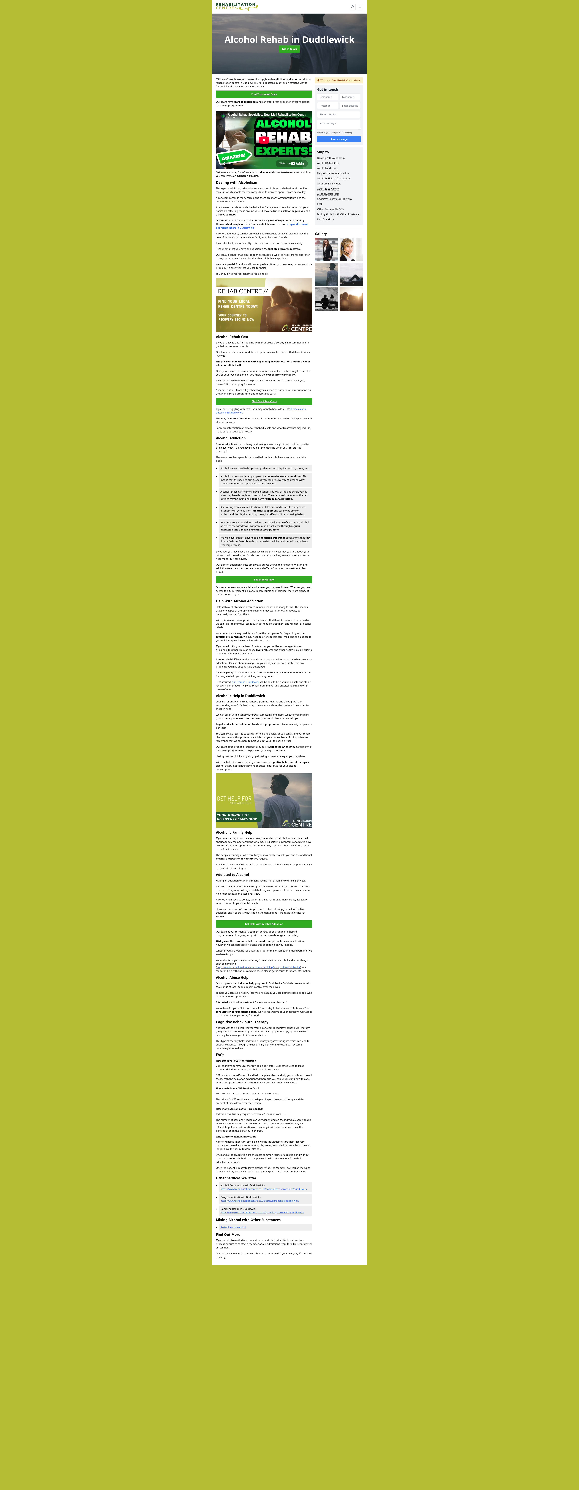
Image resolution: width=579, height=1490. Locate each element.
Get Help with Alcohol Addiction (264, 924)
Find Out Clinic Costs (264, 401)
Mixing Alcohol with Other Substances (339, 214)
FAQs (320, 204)
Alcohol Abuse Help (328, 193)
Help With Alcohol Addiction (333, 173)
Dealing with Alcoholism (331, 158)
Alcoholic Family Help (329, 183)
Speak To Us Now (264, 579)
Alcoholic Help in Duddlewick (333, 178)
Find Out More (325, 219)
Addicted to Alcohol (328, 188)
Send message (339, 139)
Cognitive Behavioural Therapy (334, 199)
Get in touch (289, 49)
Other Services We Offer (331, 209)
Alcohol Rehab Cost (328, 163)
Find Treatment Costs (264, 94)
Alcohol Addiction (327, 168)
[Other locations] (352, 7)
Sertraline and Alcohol (233, 1227)
